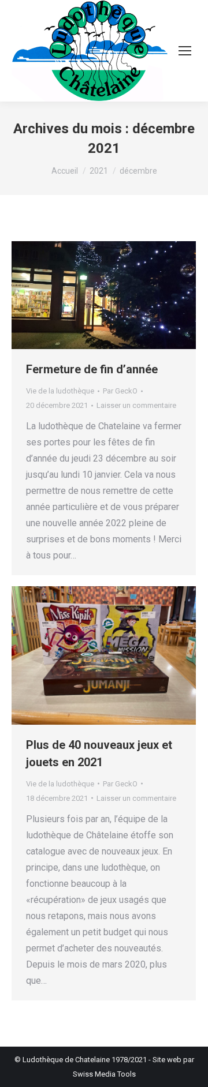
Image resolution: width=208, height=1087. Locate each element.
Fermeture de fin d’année (92, 369)
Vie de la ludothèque (60, 391)
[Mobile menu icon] (184, 50)
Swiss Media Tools (104, 1074)
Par (120, 391)
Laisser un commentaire (136, 405)
